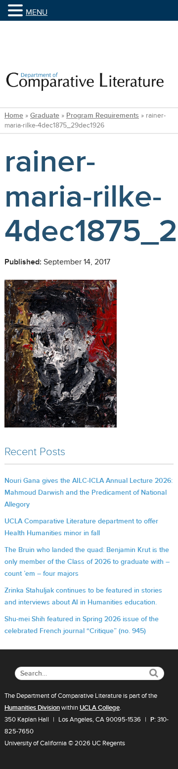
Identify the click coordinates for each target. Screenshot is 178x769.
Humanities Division (32, 707)
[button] (17, 11)
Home (13, 115)
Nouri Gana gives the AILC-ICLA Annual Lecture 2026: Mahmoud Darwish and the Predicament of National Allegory (88, 492)
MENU (36, 12)
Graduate (44, 115)
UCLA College (100, 707)
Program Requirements (102, 115)
